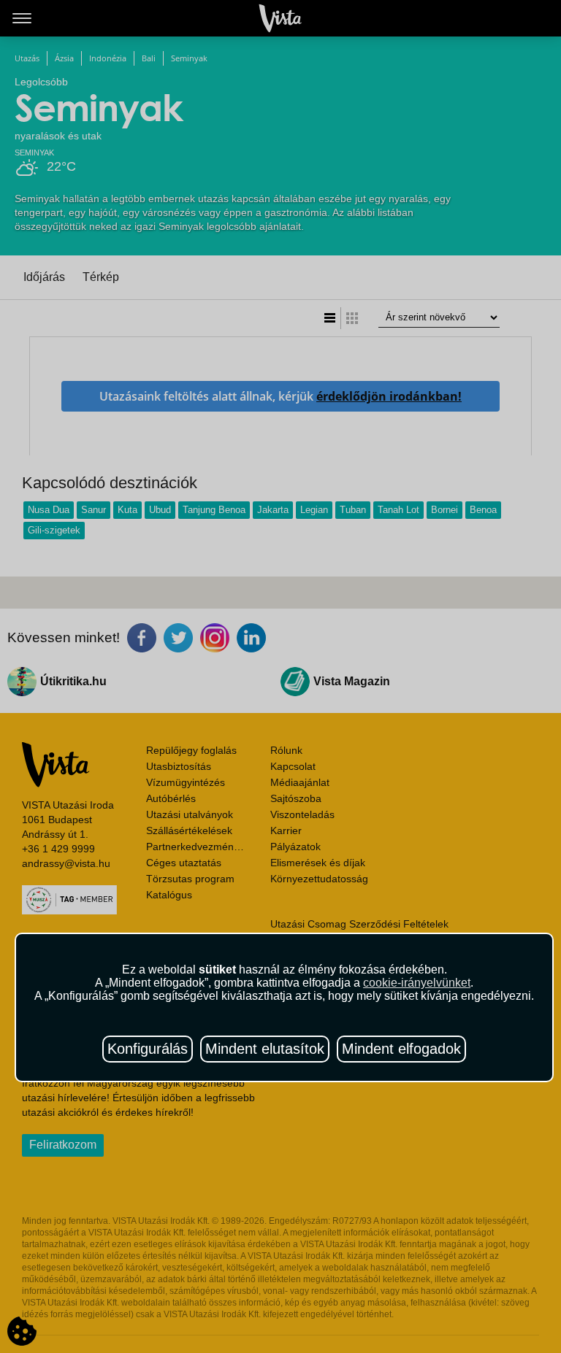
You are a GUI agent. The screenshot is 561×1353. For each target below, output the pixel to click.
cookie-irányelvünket (416, 982)
